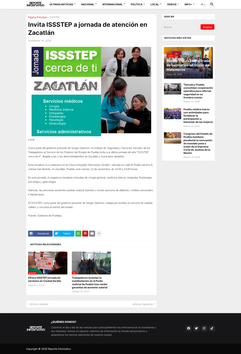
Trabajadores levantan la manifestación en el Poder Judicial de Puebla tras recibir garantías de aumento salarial (89, 282)
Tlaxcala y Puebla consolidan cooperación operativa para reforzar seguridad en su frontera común (198, 91)
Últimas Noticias (61, 4)
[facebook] (189, 328)
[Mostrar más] (99, 234)
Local (154, 4)
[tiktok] (212, 328)
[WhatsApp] (78, 234)
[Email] (92, 234)
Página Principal (37, 17)
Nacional (87, 4)
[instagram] (204, 328)
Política (136, 4)
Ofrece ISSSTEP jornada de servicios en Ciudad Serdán (44, 279)
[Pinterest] (85, 234)
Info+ (188, 4)
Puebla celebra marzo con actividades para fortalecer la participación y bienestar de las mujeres (198, 116)
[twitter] (196, 328)
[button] (203, 4)
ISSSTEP (54, 17)
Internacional (112, 4)
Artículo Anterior (39, 304)
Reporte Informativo (59, 348)
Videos (171, 4)
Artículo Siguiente (143, 304)
